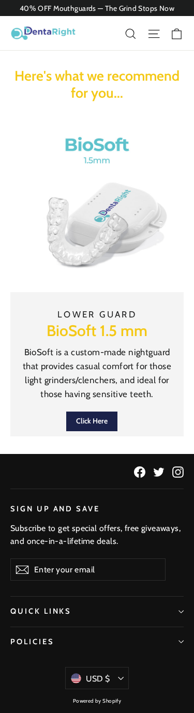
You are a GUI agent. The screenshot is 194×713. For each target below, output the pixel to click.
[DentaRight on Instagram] (178, 471)
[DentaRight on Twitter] (159, 471)
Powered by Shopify (97, 700)
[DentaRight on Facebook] (139, 471)
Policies (32, 641)
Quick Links (40, 611)
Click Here (92, 421)
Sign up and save (55, 508)
